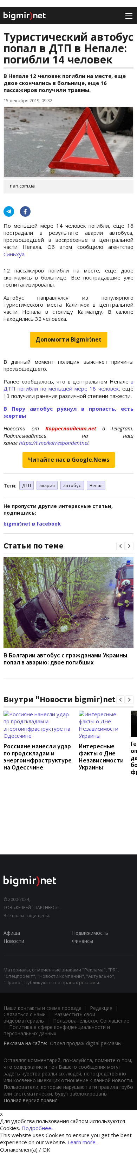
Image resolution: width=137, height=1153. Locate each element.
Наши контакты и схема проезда (42, 1008)
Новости (14, 941)
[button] (120, 546)
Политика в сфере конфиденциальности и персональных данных (57, 1030)
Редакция (101, 1008)
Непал (96, 485)
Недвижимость (90, 933)
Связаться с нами (25, 1014)
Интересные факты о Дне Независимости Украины (101, 756)
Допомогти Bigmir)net (68, 339)
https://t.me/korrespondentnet (54, 442)
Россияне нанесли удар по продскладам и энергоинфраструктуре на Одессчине (38, 756)
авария (47, 485)
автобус (72, 485)
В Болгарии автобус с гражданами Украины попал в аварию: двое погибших (65, 658)
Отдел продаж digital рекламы (86, 1043)
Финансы (82, 941)
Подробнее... (37, 1127)
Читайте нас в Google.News (68, 460)
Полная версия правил (31, 1100)
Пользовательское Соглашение (91, 1020)
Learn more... (83, 1142)
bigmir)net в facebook (32, 523)
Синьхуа (14, 254)
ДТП (26, 485)
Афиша (12, 933)
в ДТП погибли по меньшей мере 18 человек (68, 385)
